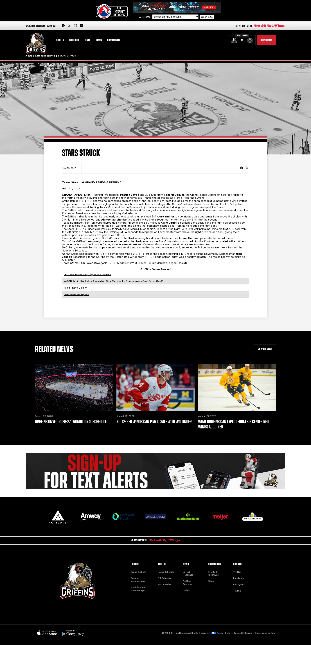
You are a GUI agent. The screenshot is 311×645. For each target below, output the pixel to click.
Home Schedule (166, 572)
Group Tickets (138, 572)
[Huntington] (188, 516)
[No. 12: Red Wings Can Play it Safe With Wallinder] (155, 387)
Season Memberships (138, 580)
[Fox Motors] (155, 516)
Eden (273, 633)
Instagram (238, 584)
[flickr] (81, 25)
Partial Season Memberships (138, 589)
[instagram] (75, 25)
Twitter (237, 572)
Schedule (74, 40)
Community (113, 40)
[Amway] (91, 516)
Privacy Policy (224, 633)
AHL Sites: (145, 16)
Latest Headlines (45, 56)
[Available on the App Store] (47, 633)
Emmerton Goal (102, 281)
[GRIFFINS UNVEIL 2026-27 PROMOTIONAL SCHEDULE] (74, 387)
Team (87, 40)
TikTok (237, 591)
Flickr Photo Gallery (75, 287)
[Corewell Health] (123, 516)
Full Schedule (165, 578)
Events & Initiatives (213, 573)
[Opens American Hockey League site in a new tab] (111, 11)
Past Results (164, 584)
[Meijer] (220, 516)
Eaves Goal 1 (155, 281)
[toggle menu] (283, 40)
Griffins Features (187, 583)
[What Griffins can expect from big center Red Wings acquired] (237, 387)
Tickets (60, 40)
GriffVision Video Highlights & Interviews (87, 274)
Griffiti (186, 590)
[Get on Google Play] (73, 633)
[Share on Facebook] (242, 168)
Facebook (238, 578)
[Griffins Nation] (155, 471)
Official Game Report (76, 294)
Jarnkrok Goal (140, 281)
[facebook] (63, 25)
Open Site (207, 16)
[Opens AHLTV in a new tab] (177, 7)
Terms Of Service (243, 633)
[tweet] (247, 168)
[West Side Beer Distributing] (252, 516)
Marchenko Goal (121, 281)
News (99, 40)
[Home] (36, 43)
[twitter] (69, 25)
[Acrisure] (58, 516)
